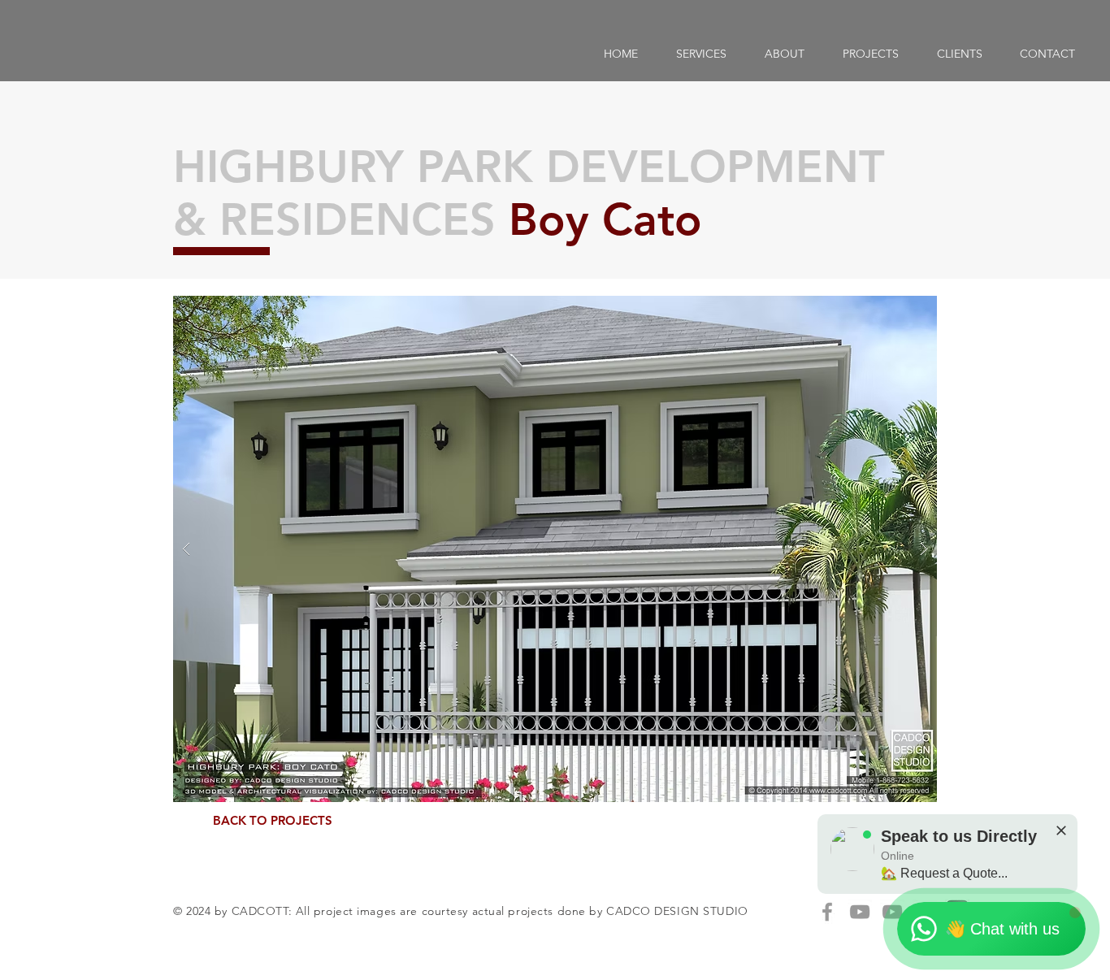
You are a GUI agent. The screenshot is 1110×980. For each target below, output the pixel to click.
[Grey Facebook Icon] (827, 912)
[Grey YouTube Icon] (860, 912)
